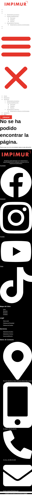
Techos (12, 21)
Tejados (12, 20)
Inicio (5, 9)
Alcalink (25, 493)
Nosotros (6, 11)
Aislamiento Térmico (13, 23)
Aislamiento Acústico (13, 14)
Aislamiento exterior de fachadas (19, 25)
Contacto (6, 26)
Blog (5, 28)
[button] (16, 62)
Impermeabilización (13, 16)
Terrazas (12, 18)
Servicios (6, 13)
